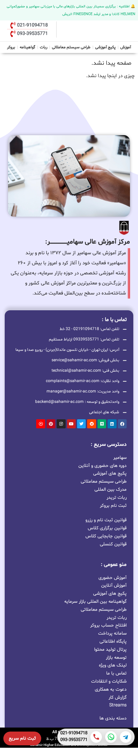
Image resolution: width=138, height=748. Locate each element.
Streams (118, 705)
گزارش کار (118, 697)
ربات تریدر (117, 497)
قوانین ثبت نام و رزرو (106, 520)
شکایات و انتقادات (109, 681)
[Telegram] (126, 737)
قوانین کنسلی (113, 544)
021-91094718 (73, 733)
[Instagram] (61, 423)
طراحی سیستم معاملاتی (71, 46)
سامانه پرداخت (112, 633)
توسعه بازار (116, 657)
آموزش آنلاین (114, 585)
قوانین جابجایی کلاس (106, 536)
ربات (43, 47)
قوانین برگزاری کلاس (107, 528)
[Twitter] (81, 423)
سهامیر (120, 457)
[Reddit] (91, 423)
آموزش (125, 47)
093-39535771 (73, 740)
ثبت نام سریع (22, 738)
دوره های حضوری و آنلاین (102, 465)
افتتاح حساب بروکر (108, 625)
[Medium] (101, 423)
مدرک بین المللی (110, 489)
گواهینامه (27, 47)
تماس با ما (116, 673)
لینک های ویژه (113, 665)
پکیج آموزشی (105, 47)
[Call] (96, 737)
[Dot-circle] (40, 423)
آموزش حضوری (112, 578)
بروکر (11, 47)
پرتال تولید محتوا (110, 649)
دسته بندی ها (113, 718)
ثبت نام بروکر (113, 505)
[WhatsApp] (111, 737)
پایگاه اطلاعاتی (113, 641)
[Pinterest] (51, 423)
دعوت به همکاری (111, 689)
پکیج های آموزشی (110, 473)
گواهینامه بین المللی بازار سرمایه (95, 601)
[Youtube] (71, 423)
